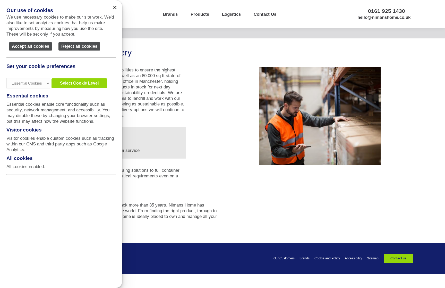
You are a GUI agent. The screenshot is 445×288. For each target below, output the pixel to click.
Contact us (398, 258)
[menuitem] (170, 14)
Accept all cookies (30, 46)
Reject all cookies (79, 46)
